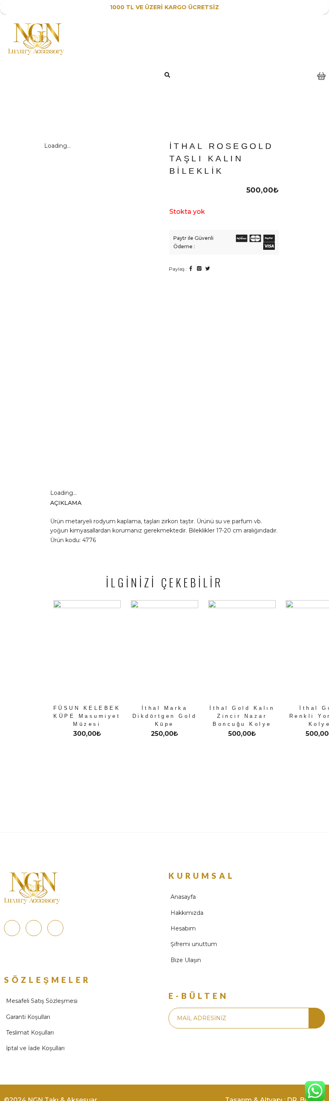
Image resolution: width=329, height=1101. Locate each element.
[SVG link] (242, 240)
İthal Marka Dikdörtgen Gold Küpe (164, 716)
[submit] (317, 1018)
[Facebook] (34, 928)
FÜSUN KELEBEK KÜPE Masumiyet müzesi (87, 716)
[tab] (71, 503)
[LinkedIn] (55, 928)
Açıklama (65, 502)
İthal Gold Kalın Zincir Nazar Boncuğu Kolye (241, 716)
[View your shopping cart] (321, 81)
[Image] (190, 268)
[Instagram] (12, 928)
